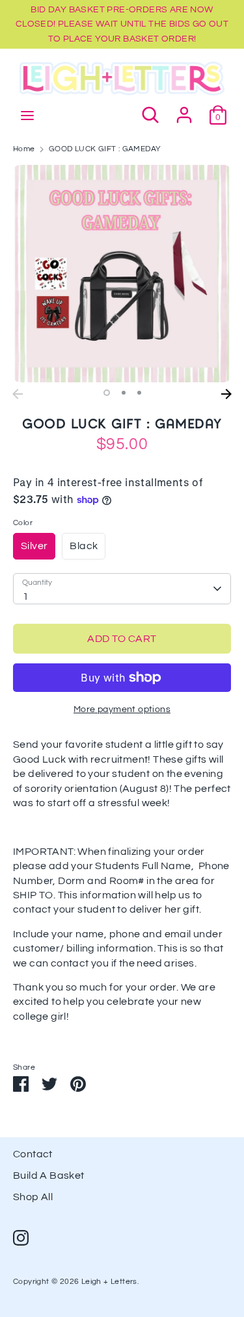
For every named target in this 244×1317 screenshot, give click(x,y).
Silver (34, 546)
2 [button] (124, 393)
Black (84, 546)
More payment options (122, 709)
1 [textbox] (26, 596)
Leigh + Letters (109, 1281)
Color (23, 523)
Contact (33, 1154)
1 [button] (106, 392)
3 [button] (139, 393)
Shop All (33, 1197)
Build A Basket (49, 1175)
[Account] (184, 109)
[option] (122, 273)
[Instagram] (21, 1238)
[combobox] (122, 588)
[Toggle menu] (27, 114)
